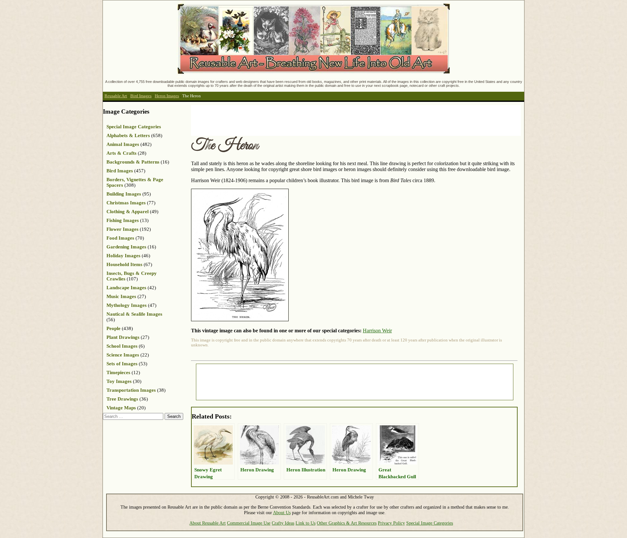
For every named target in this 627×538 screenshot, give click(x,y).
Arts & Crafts (121, 153)
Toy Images (119, 381)
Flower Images (122, 229)
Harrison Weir (377, 330)
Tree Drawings (122, 399)
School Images (121, 346)
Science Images (122, 354)
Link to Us (305, 523)
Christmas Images (126, 202)
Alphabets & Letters (128, 135)
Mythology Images (126, 305)
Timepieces (118, 372)
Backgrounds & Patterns (132, 162)
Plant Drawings (122, 337)
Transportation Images (131, 390)
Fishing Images (122, 220)
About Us (282, 512)
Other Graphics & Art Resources (347, 523)
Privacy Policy (391, 523)
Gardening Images (126, 246)
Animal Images (122, 144)
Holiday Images (123, 255)
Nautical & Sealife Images (134, 314)
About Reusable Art (207, 523)
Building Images (123, 194)
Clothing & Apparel (127, 211)
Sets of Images (121, 363)
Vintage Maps (121, 407)
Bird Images (141, 96)
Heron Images (167, 96)
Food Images (120, 238)
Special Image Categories (133, 126)
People (113, 328)
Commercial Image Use (248, 523)
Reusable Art (115, 96)
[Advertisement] (310, 119)
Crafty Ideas (283, 523)
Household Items (124, 264)
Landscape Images (126, 287)
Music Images (121, 296)
